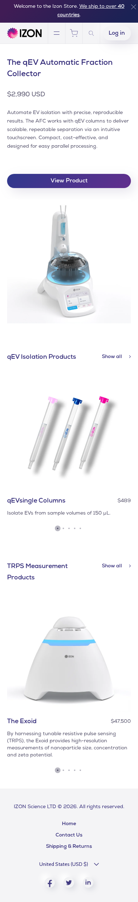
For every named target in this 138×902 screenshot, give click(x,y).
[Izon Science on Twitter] (68, 882)
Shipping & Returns (69, 846)
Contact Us (69, 835)
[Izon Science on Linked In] (88, 882)
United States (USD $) (63, 864)
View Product (69, 181)
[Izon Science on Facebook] (50, 883)
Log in (117, 33)
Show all (112, 356)
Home (69, 824)
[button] (57, 528)
